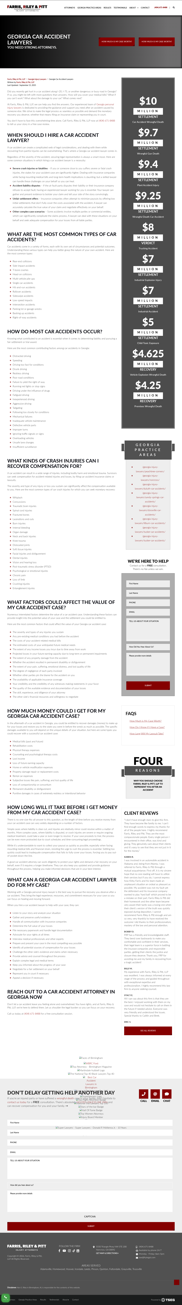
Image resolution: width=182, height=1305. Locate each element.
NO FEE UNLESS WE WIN (92, 1102)
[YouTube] (64, 1250)
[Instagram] (69, 1250)
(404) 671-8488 (160, 8)
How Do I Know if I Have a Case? (147, 727)
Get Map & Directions (107, 1253)
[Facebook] (59, 1250)
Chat (166, 1101)
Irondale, (79, 1269)
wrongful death (65, 1098)
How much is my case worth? (117, 42)
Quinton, (104, 1269)
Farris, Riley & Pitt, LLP (25, 82)
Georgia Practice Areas (89, 8)
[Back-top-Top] (176, 1282)
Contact (145, 8)
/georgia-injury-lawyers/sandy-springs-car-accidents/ (150, 497)
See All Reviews (148, 1031)
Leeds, (87, 1269)
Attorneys (69, 8)
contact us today (16, 1102)
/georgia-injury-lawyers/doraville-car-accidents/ (150, 510)
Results (107, 8)
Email (155, 1101)
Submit (148, 686)
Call (143, 1101)
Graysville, (126, 1269)
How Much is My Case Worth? (145, 721)
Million (148, 111)
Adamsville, (46, 1269)
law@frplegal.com (147, 1257)
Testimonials (120, 8)
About (132, 8)
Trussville (137, 1269)
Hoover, (70, 1269)
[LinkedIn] (79, 1250)
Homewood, (59, 1269)
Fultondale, (115, 1269)
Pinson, (95, 1269)
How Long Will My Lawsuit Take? (147, 734)
